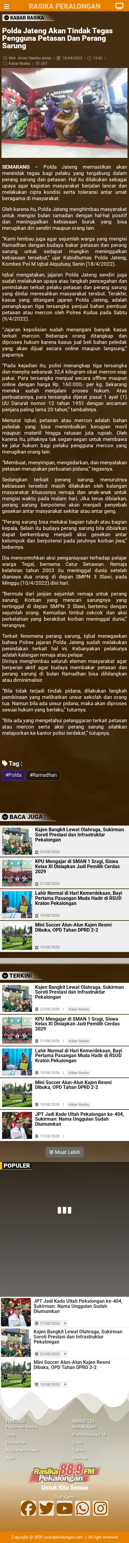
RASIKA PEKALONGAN (64, 6)
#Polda (13, 775)
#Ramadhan (43, 775)
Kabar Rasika (19, 63)
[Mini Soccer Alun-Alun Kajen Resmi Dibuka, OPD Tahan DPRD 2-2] (17, 936)
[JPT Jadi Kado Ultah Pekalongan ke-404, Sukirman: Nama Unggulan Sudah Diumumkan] (17, 1125)
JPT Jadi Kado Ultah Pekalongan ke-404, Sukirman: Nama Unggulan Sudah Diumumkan (79, 1119)
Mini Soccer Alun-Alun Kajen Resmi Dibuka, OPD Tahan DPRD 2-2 (73, 927)
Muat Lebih (67, 1152)
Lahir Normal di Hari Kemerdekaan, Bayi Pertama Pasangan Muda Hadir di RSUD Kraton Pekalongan (78, 898)
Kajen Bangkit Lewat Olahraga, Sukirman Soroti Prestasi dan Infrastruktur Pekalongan (79, 834)
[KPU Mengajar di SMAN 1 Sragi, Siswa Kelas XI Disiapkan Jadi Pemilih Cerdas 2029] (17, 872)
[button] (48, 795)
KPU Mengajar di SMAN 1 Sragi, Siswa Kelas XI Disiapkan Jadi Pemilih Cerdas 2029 (77, 866)
